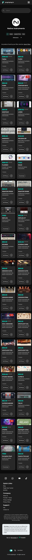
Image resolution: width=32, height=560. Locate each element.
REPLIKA (5, 218)
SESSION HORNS (7, 297)
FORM (4, 85)
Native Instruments (8, 62)
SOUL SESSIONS (7, 324)
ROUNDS (5, 244)
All (7, 34)
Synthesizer (5, 61)
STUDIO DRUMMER (8, 377)
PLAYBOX (5, 165)
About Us (5, 495)
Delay (3, 220)
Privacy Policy (6, 502)
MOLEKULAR (22, 138)
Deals (11, 34)
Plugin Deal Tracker (8, 488)
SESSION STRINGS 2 (24, 297)
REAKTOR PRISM (7, 191)
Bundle (4, 458)
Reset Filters (27, 44)
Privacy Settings (7, 500)
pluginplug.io (9, 2)
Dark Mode (18, 550)
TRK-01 (20, 403)
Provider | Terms (7, 498)
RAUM (20, 165)
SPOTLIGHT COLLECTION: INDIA (12, 350)
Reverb (20, 167)
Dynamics (5, 405)
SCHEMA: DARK (23, 244)
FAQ (4, 507)
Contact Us (6, 509)
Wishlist (5, 490)
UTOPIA (4, 430)
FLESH (20, 59)
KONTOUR (5, 112)
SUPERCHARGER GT (8, 403)
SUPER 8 (21, 377)
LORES (20, 112)
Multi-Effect (21, 140)
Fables (4, 59)
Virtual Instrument (23, 87)
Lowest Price (17, 34)
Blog (4, 486)
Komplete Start (7, 456)
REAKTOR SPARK (23, 191)
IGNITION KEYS (23, 85)
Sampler (4, 167)
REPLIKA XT (22, 218)
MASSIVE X (5, 138)
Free (23, 34)
